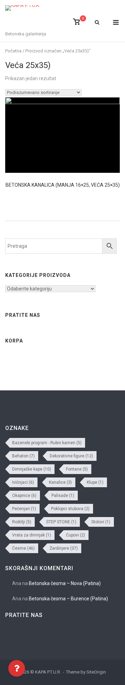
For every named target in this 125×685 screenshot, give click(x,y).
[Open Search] (97, 23)
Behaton (23, 456)
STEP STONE (61, 521)
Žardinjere (64, 548)
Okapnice (24, 495)
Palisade (62, 495)
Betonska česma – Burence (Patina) (68, 598)
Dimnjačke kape (31, 469)
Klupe (95, 482)
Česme (23, 548)
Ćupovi (75, 535)
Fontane (77, 469)
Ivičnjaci (23, 482)
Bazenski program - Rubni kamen (47, 442)
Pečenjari (24, 508)
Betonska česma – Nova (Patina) (65, 583)
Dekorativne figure (71, 456)
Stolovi (100, 521)
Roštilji (21, 521)
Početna (13, 50)
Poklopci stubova (70, 508)
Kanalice (60, 482)
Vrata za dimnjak (31, 535)
